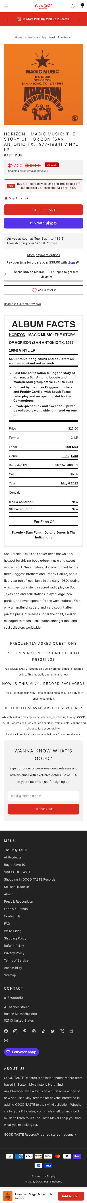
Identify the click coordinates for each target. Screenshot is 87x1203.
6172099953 (13, 997)
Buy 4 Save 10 (14, 864)
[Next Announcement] (80, 19)
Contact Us (12, 916)
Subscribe (43, 809)
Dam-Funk (33, 532)
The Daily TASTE (16, 850)
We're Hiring (12, 931)
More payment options (43, 255)
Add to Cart (71, 1196)
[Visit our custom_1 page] (71, 1031)
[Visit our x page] (62, 1031)
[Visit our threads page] (34, 1031)
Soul (74, 456)
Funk (65, 456)
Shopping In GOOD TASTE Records (29, 879)
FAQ (7, 923)
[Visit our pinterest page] (24, 1031)
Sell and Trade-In (16, 887)
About (8, 894)
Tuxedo (17, 532)
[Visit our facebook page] (5, 1031)
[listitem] (43, 19)
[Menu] (6, 6)
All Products (12, 857)
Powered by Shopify (43, 1176)
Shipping (13, 170)
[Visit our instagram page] (15, 1031)
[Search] (72, 6)
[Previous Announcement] (7, 19)
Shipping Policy (15, 938)
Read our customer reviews (22, 303)
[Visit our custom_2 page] (5, 1040)
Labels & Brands (16, 909)
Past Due (13, 155)
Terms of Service (16, 960)
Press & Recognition (18, 901)
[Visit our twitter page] (52, 1031)
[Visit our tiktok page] (43, 1031)
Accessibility (13, 968)
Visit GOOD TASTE (17, 872)
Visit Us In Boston (57, 19)
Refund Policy (14, 945)
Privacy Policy (14, 953)
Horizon (14, 133)
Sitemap (10, 975)
